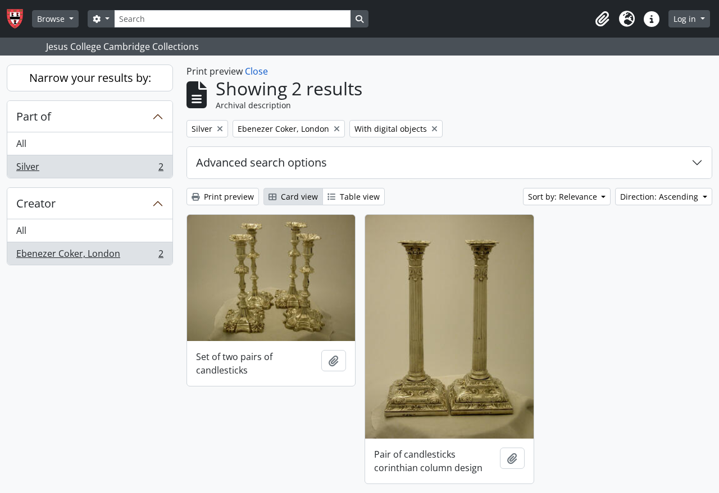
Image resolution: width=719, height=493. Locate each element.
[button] (602, 19)
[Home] (19, 18)
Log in (686, 18)
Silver (89, 169)
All (21, 143)
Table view (359, 196)
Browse (52, 18)
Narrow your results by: (90, 77)
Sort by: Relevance (563, 196)
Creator (36, 203)
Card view (298, 196)
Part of (33, 116)
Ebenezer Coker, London (89, 256)
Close (256, 71)
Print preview (228, 196)
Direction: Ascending (660, 196)
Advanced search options (261, 162)
